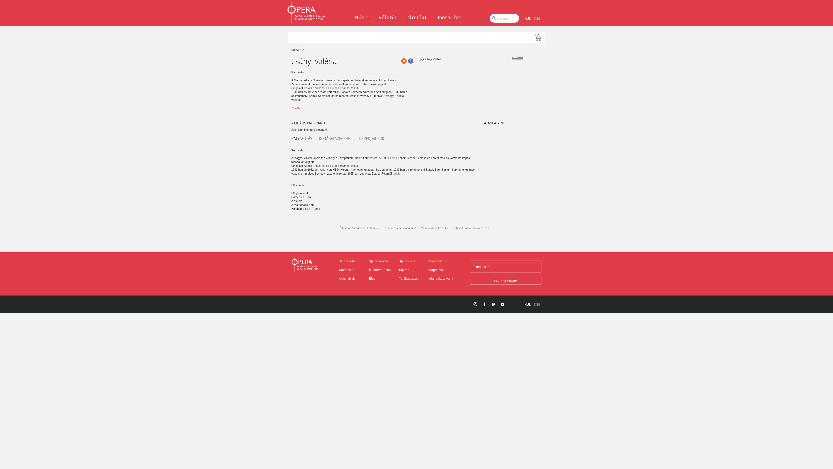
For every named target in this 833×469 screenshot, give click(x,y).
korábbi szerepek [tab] (336, 138)
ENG (537, 18)
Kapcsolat (436, 270)
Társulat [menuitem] (416, 17)
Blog (372, 278)
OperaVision (407, 261)
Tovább (296, 108)
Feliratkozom (506, 280)
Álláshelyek (347, 278)
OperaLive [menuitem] (448, 17)
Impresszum (438, 261)
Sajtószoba (347, 261)
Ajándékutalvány (441, 278)
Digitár (404, 270)
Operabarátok (379, 261)
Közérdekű (347, 270)
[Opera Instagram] (475, 304)
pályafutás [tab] (301, 138)
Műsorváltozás (380, 270)
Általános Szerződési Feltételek (359, 228)
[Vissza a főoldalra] (306, 12)
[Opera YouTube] (502, 304)
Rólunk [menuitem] (387, 17)
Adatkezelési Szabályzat (400, 228)
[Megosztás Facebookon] (410, 61)
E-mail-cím (480, 266)
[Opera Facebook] (484, 304)
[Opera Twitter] (493, 304)
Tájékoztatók (409, 278)
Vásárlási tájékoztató (434, 228)
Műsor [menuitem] (362, 17)
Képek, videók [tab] (371, 138)
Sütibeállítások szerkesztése (471, 228)
